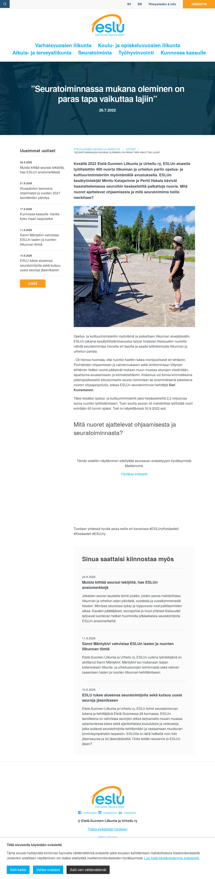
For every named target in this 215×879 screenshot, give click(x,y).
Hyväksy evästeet (134, 474)
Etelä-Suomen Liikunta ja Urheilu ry (97, 149)
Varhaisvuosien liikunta (63, 45)
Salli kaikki (18, 869)
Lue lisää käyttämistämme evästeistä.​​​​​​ (172, 858)
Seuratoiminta (95, 52)
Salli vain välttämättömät (88, 869)
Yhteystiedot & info (162, 4)
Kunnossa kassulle (183, 52)
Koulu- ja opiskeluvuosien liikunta (139, 45)
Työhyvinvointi (136, 52)
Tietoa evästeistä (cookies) (107, 829)
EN (140, 4)
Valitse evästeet (48, 869)
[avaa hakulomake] (5, 4)
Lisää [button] (32, 283)
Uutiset (131, 149)
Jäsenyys (199, 4)
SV (129, 4)
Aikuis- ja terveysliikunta (41, 52)
